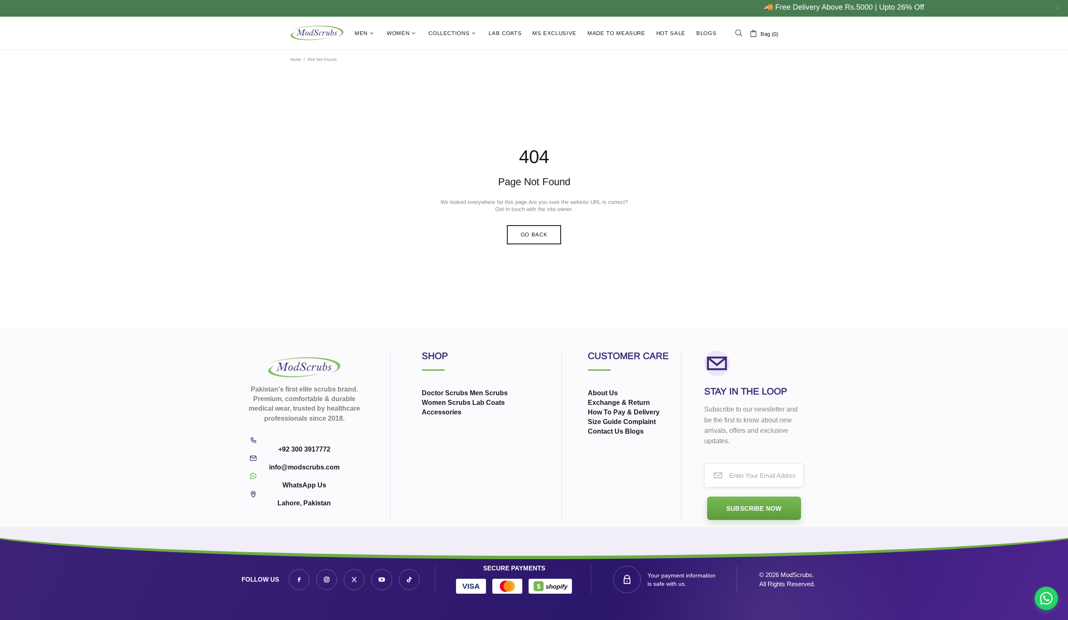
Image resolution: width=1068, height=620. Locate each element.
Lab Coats (488, 402)
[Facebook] (299, 579)
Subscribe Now (753, 508)
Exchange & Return (619, 402)
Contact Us (605, 431)
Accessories (441, 412)
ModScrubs (317, 33)
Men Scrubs (489, 393)
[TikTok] (409, 579)
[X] (354, 579)
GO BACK (534, 234)
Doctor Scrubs (445, 393)
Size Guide (605, 421)
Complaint (639, 421)
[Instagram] (326, 579)
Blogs (634, 431)
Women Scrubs (446, 402)
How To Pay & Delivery (624, 412)
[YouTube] (381, 579)
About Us (603, 393)
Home (295, 59)
